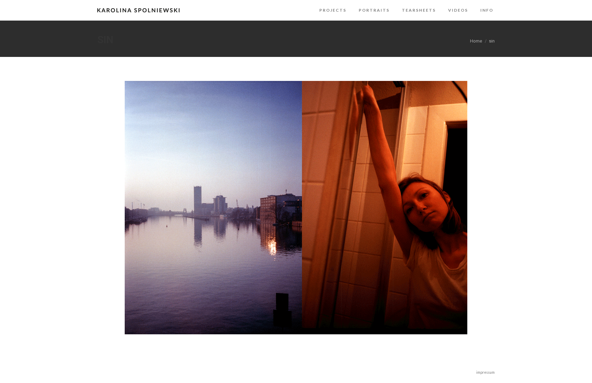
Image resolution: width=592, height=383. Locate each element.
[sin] (296, 207)
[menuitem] (333, 10)
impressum (485, 372)
